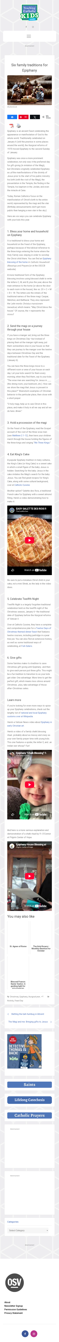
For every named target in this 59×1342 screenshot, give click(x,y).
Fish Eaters (26, 646)
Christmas (14, 997)
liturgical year (34, 997)
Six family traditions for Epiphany (29, 67)
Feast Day (19, 1001)
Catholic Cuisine (22, 485)
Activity (10, 1001)
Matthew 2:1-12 (19, 435)
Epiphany (24, 997)
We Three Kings (42, 442)
